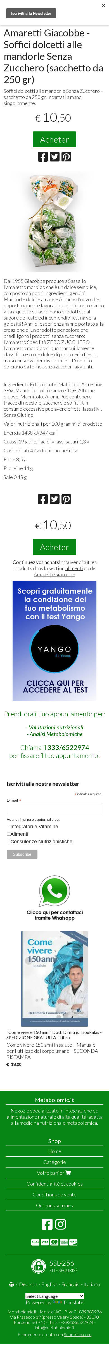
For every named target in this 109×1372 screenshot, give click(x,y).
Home (54, 1151)
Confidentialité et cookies (55, 1184)
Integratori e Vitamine (34, 826)
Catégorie (54, 1162)
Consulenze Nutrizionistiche (41, 841)
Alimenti (19, 834)
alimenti (74, 568)
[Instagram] (60, 1227)
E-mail (14, 800)
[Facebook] (47, 1227)
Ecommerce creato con (54, 1334)
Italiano (92, 1284)
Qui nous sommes (54, 1205)
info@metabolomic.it (54, 1327)
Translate (73, 1302)
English (49, 1284)
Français (70, 1284)
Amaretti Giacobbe (54, 574)
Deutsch (28, 1284)
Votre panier (51, 1173)
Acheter (54, 139)
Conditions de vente (55, 1194)
